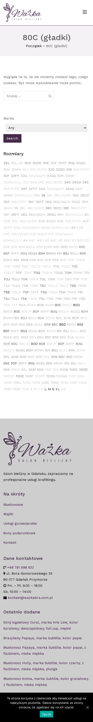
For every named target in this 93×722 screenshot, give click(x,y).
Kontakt (9, 543)
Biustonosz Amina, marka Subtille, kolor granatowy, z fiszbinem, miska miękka (46, 682)
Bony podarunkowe (19, 533)
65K (83, 253)
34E (85, 182)
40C (14, 221)
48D (67, 240)
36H (84, 202)
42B (80, 227)
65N (32, 260)
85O (40, 337)
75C (42, 286)
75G (43, 292)
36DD (84, 195)
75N (58, 299)
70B (6, 266)
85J (66, 331)
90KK (81, 350)
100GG (61, 376)
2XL (6, 163)
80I (17, 318)
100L (17, 382)
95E (6, 363)
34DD (76, 182)
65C (56, 247)
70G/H (47, 272)
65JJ (74, 253)
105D (55, 382)
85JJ (74, 331)
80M (67, 318)
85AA (38, 324)
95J (74, 363)
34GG (69, 189)
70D (55, 266)
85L (17, 337)
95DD (78, 357)
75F (26, 292)
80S (22, 324)
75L (42, 299)
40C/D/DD (28, 221)
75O (66, 299)
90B (6, 344)
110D (16, 389)
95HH (58, 363)
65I (59, 253)
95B (54, 357)
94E (46, 357)
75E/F (16, 292)
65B (39, 247)
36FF (39, 202)
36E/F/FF (19, 202)
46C (53, 240)
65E (82, 247)
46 (47, 240)
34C (41, 182)
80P (6, 324)
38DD (57, 208)
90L (6, 357)
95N (40, 369)
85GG (32, 331)
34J (37, 195)
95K (6, 369)
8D (21, 163)
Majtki (8, 514)
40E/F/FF (73, 221)
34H (78, 189)
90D (34, 344)
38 (16, 208)
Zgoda (46, 714)
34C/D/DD (54, 182)
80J (24, 318)
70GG (58, 272)
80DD (8, 311)
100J (81, 376)
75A (6, 286)
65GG (32, 253)
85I (59, 331)
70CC (46, 266)
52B (6, 247)
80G (54, 311)
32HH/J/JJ (12, 182)
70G (36, 272)
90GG (20, 350)
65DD (73, 247)
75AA (16, 286)
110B (82, 382)
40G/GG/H (31, 227)
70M (51, 279)
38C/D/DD (35, 208)
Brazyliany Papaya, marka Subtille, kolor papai (42, 638)
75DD (82, 286)
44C (32, 240)
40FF (7, 227)
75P (74, 299)
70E (74, 266)
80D (76, 305)
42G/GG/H (64, 234)
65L (17, 260)
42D (33, 234)
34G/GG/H (55, 189)
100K (7, 382)
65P (48, 260)
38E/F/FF (78, 208)
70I (86, 272)
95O (48, 369)
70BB (15, 266)
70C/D (35, 266)
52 (87, 240)
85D (62, 324)
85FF (15, 331)
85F (6, 331)
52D (14, 247)
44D (40, 240)
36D (75, 195)
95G (31, 363)
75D (73, 286)
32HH (69, 176)
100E (20, 376)
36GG (75, 202)
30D (27, 163)
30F (53, 163)
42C (6, 234)
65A (22, 247)
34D (67, 182)
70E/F (8, 272)
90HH (39, 350)
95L (24, 369)
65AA (30, 247)
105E (64, 382)
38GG (51, 214)
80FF (45, 311)
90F (61, 344)
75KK (32, 299)
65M (24, 260)
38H (60, 214)
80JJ (32, 318)
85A (29, 324)
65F (6, 253)
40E (60, 221)
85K (83, 331)
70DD (65, 266)
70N (59, 279)
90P (39, 357)
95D (69, 357)
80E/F (26, 311)
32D (51, 169)
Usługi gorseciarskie (20, 523)
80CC (67, 305)
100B (64, 369)
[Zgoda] (87, 707)
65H (41, 253)
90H (29, 350)
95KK (15, 369)
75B (25, 286)
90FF (70, 344)
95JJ (82, 363)
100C (73, 369)
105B (36, 382)
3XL (14, 163)
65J (66, 253)
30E (46, 163)
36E (6, 202)
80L (59, 318)
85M (24, 337)
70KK (33, 279)
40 (86, 214)
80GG (75, 311)
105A (27, 382)
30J (25, 169)
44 (25, 240)
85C (55, 324)
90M (15, 357)
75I (80, 292)
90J (54, 350)
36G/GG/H (61, 202)
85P (48, 337)
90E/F (51, 344)
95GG (40, 363)
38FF (15, 214)
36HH (8, 208)
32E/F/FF (81, 169)
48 (60, 240)
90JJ (63, 350)
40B (6, 221)
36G (48, 202)
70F (18, 272)
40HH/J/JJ (60, 227)
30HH (16, 169)
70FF (27, 272)
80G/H (64, 311)
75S (6, 305)
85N (32, 337)
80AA (31, 305)
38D (48, 208)
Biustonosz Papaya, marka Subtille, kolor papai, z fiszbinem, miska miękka (44, 651)
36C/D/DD (62, 195)
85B (47, 324)
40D (41, 221)
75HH (71, 292)
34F (24, 189)
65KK (7, 260)
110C (7, 389)
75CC (63, 286)
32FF (15, 176)
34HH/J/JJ (23, 195)
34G (41, 189)
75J (6, 299)
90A (70, 337)
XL (58, 389)
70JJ (15, 279)
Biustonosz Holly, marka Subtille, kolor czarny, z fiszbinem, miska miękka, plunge (43, 666)
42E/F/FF (46, 234)
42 (73, 227)
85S (63, 337)
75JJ (15, 299)
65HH (51, 253)
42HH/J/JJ (12, 240)
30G (71, 163)
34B (33, 182)
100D (83, 369)
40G (17, 227)
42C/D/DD (20, 234)
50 (74, 240)
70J (6, 279)
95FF (22, 363)
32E (69, 169)
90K (71, 350)
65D (64, 247)
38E (66, 208)
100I (71, 376)
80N (75, 318)
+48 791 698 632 (20, 567)
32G (24, 176)
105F (74, 382)
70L (43, 279)
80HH (8, 318)
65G (24, 253)
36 (43, 195)
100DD (8, 376)
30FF (62, 163)
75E (6, 292)
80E (17, 311)
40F (85, 221)
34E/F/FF (11, 189)
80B (40, 305)
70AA (80, 260)
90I (47, 350)
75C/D (52, 286)
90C (14, 344)
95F (14, 363)
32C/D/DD (38, 169)
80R (14, 324)
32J (26, 182)
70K (24, 279)
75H (61, 292)
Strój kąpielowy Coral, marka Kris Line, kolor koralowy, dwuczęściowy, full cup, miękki (40, 625)
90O (31, 357)
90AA (79, 337)
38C (22, 208)
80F (36, 311)
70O (68, 279)
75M (50, 299)
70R (84, 279)
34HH (8, 195)
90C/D (24, 344)
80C (58, 305)
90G (79, 344)
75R (82, 299)
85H (41, 331)
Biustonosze (13, 505)
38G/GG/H (37, 214)
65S (63, 260)
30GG (80, 163)
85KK (7, 337)
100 (56, 369)
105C (45, 382)
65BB (48, 247)
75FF (34, 292)
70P (76, 279)
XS (63, 389)
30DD (37, 163)
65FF (15, 253)
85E (80, 324)
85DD (71, 324)
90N (23, 357)
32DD (60, 169)
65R (55, 260)
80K (41, 318)
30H (6, 169)
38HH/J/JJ (74, 214)
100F (29, 376)
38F (6, 214)
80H (84, 311)
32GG (51, 176)
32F (6, 176)
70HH (78, 272)
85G (24, 331)
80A (22, 305)
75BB (33, 286)
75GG (52, 292)
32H (60, 176)
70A (70, 260)
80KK (50, 318)
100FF (40, 376)
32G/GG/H (37, 176)
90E (42, 344)
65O (40, 260)
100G (50, 376)
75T (14, 305)
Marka (8, 118)
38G (24, 214)
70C (24, 266)
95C (61, 357)
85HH (51, 331)
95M (32, 369)
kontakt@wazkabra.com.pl (30, 598)
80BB (49, 305)
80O (83, 318)
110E (25, 389)
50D (80, 240)
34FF (32, 189)
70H (68, 272)
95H (49, 363)
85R (55, 337)
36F (31, 202)
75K (23, 299)
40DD (51, 221)
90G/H (8, 350)
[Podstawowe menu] (85, 12)
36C (49, 195)
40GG (45, 227)
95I (67, 363)
